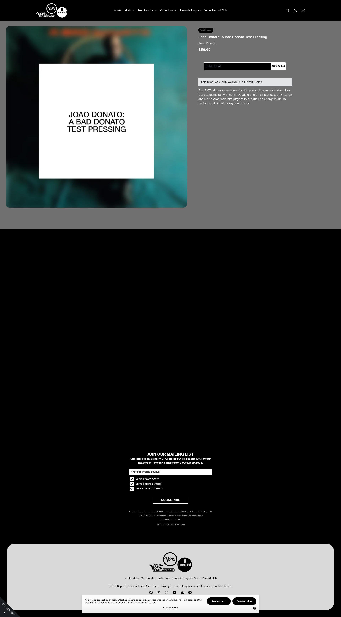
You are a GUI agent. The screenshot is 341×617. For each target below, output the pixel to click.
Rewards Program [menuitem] (190, 10)
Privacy (165, 586)
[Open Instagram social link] (166, 592)
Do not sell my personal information (191, 586)
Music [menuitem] (128, 10)
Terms (155, 586)
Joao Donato (207, 43)
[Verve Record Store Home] (52, 10)
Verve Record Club (205, 578)
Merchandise (148, 578)
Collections (164, 578)
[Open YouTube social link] (174, 592)
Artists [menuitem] (117, 10)
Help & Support (118, 586)
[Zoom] (96, 117)
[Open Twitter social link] (159, 592)
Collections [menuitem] (166, 10)
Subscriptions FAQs (139, 586)
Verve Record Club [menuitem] (215, 10)
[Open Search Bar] (287, 10)
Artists (127, 578)
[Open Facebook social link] (151, 592)
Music (136, 578)
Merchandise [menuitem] (145, 10)
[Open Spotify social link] (190, 592)
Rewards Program (182, 578)
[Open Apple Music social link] (182, 592)
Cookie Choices (222, 586)
